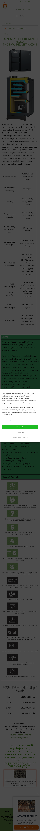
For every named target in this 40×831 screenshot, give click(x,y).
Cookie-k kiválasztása (20, 437)
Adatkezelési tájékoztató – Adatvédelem (13, 420)
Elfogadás (20, 427)
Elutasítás (20, 432)
